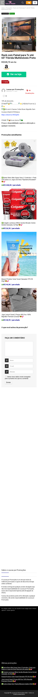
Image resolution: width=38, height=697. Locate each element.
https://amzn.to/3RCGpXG (10, 115)
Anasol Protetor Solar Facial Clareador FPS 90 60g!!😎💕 (18, 676)
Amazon (12, 13)
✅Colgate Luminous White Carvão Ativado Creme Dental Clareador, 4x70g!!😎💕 (18, 224)
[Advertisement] (13, 405)
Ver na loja (15, 74)
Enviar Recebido (29, 2)
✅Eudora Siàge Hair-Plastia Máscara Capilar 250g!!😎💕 (18, 684)
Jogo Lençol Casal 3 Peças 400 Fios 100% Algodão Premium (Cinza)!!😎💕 (16, 315)
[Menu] (2, 2)
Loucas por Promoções (15, 89)
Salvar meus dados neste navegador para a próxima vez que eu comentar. (18, 377)
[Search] (22, 2)
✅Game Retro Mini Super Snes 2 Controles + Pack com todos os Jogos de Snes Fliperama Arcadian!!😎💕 (18, 180)
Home (3, 8)
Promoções (9, 8)
